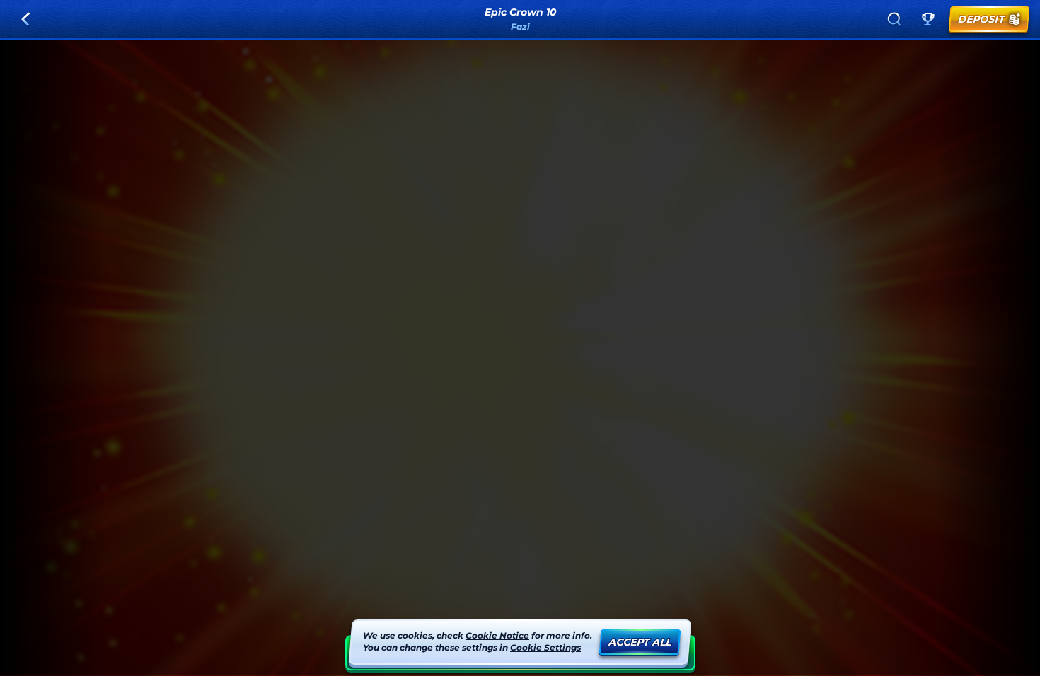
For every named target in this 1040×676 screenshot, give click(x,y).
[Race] (928, 19)
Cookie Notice (497, 635)
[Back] (25, 19)
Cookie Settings (545, 648)
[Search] (894, 19)
